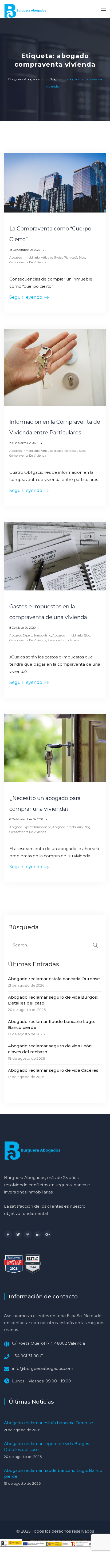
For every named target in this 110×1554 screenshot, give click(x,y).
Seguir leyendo (25, 297)
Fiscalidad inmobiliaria (63, 640)
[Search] (95, 945)
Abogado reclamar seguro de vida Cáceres (53, 1070)
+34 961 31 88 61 (28, 1355)
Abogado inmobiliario (24, 257)
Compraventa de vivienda (27, 262)
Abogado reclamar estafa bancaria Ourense (54, 978)
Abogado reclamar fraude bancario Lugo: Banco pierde (51, 1024)
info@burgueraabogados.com (42, 1368)
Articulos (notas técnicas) (59, 257)
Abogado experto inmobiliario (30, 635)
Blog (81, 257)
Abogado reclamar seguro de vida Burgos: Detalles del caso (53, 1000)
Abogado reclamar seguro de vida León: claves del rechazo (50, 1048)
